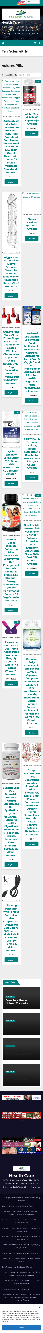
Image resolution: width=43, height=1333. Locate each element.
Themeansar (21, 1200)
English (27, 2)
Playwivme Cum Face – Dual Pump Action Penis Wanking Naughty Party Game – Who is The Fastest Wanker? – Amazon (11, 658)
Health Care (11, 22)
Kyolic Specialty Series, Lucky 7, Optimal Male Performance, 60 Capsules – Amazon (11, 462)
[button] (40, 1307)
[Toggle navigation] (39, 43)
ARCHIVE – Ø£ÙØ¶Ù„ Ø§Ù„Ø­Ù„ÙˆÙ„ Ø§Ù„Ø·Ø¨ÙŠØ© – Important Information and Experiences (21, 1213)
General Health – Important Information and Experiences (20, 1253)
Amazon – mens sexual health (11, 116)
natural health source (21, 1121)
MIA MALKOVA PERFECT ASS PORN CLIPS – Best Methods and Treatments (22, 1282)
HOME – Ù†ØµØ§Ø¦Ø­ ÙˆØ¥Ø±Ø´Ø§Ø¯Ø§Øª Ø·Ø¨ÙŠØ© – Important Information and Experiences (21, 1274)
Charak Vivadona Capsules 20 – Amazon (32, 224)
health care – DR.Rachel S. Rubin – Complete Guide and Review (21, 1260)
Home (3, 1206)
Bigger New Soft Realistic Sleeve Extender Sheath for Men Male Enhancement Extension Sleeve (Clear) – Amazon (11, 272)
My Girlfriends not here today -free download (16, 1289)
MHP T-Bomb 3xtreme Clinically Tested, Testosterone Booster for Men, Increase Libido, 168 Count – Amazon (32, 453)
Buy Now (11, 182)
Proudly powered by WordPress (13, 1198)
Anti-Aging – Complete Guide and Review (20, 1206)
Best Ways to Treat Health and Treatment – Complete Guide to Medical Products (21, 1221)
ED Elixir (21, 1102)
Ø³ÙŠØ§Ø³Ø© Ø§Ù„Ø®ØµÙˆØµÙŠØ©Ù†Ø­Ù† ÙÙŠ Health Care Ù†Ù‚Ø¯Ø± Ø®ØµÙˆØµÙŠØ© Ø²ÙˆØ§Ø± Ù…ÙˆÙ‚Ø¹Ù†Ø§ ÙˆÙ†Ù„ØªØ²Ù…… (21, 1297)
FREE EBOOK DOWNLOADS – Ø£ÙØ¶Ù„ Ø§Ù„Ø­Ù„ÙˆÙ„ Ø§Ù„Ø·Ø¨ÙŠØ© (21, 1246)
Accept (21, 1328)
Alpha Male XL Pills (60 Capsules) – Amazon (31, 119)
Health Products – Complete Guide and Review (17, 1267)
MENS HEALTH (10, 996)
